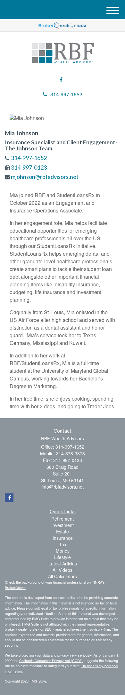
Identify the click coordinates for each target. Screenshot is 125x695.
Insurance (63, 538)
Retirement (62, 518)
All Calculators (62, 576)
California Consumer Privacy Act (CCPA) (51, 660)
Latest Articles (62, 563)
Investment (62, 525)
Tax (62, 544)
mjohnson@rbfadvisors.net (45, 176)
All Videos (62, 570)
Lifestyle (62, 557)
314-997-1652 (66, 94)
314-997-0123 (29, 167)
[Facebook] (61, 80)
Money (63, 550)
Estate (62, 531)
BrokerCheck (15, 587)
